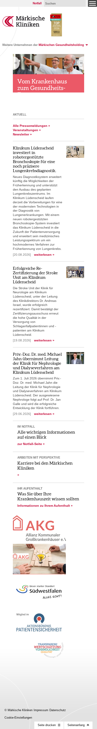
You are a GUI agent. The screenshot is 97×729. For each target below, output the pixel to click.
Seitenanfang (76, 725)
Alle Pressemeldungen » (31, 126)
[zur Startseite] (23, 25)
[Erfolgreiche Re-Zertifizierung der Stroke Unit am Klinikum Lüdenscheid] (75, 277)
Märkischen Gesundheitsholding (61, 45)
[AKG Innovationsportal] (39, 559)
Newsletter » (22, 134)
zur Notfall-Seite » (31, 444)
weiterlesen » (44, 254)
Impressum (41, 710)
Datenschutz (57, 710)
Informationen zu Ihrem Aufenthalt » (45, 505)
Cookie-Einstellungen (18, 717)
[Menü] (92, 3)
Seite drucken (47, 725)
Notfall (37, 3)
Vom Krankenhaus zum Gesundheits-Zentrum (42, 88)
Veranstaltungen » (27, 130)
